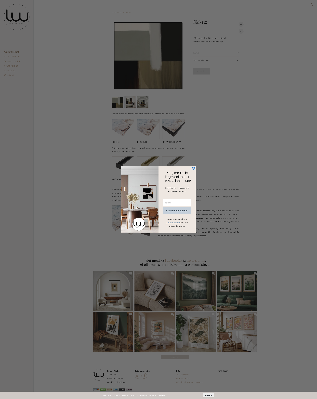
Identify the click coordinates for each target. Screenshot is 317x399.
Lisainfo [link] (161, 395)
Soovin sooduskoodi (177, 210)
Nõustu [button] (208, 395)
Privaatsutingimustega (173, 223)
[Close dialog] (193, 168)
